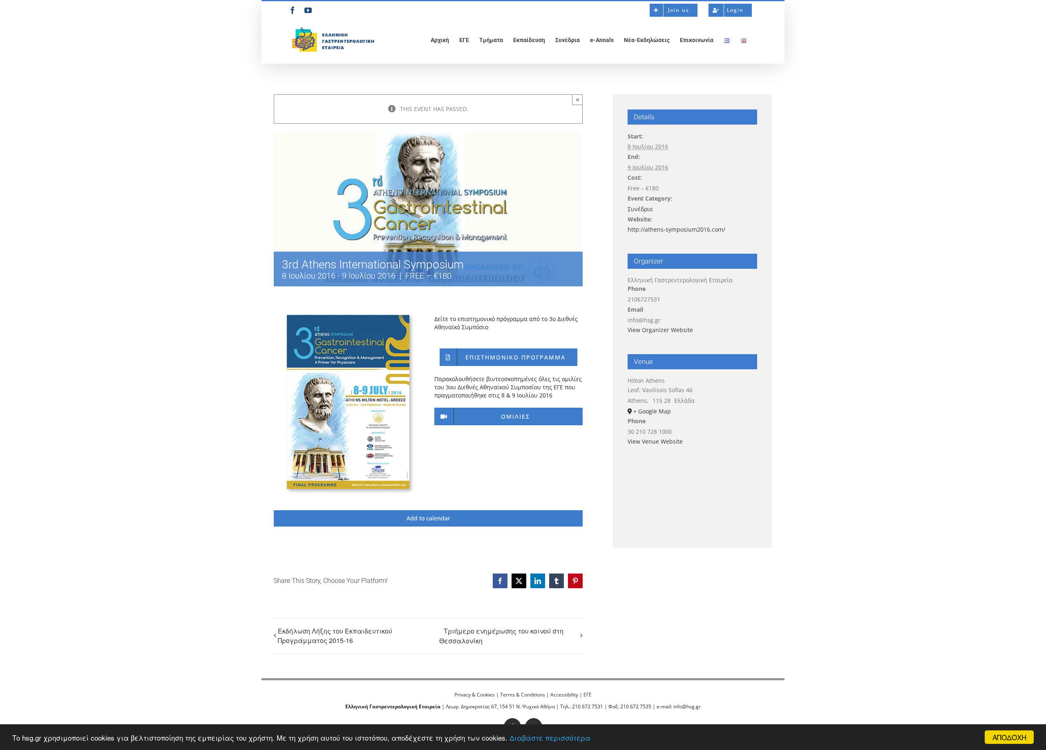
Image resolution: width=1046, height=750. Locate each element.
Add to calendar (428, 518)
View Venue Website (655, 441)
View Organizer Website (660, 330)
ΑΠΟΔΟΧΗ (1009, 737)
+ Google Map (652, 411)
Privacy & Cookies (474, 694)
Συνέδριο (640, 209)
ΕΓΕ (587, 694)
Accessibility (564, 694)
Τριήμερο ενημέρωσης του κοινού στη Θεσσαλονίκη (501, 635)
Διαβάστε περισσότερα (550, 737)
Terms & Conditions (522, 694)
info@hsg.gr (687, 706)
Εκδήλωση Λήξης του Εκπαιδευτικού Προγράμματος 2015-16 (335, 635)
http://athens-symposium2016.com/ (676, 229)
